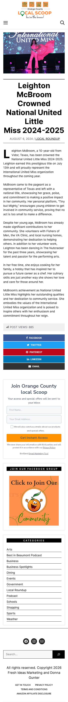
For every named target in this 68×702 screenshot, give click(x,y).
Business (12, 561)
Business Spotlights (20, 567)
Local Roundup (47, 138)
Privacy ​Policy (49, 447)
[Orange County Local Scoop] (35, 10)
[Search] (59, 654)
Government (15, 584)
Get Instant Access (34, 438)
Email (36, 366)
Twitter (36, 345)
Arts (9, 549)
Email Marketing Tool (38, 453)
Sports (11, 613)
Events (11, 578)
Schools (12, 601)
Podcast (12, 596)
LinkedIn (36, 359)
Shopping (13, 607)
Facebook (35, 337)
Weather (12, 619)
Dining (11, 572)
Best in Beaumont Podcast (24, 555)
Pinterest (36, 352)
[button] (62, 22)
